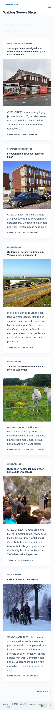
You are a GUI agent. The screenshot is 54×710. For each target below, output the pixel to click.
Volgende (41, 692)
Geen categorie (25, 44)
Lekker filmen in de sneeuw (22, 579)
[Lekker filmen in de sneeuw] (27, 607)
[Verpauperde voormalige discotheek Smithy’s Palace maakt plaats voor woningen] (27, 82)
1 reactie (40, 450)
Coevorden (12, 44)
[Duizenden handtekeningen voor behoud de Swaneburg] (27, 500)
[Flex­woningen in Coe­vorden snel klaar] (27, 185)
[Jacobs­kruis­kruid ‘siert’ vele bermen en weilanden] (27, 398)
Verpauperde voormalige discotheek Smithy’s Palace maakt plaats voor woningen (27, 51)
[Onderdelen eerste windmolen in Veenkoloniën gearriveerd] (27, 283)
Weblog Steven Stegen (21, 12)
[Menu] (49, 7)
